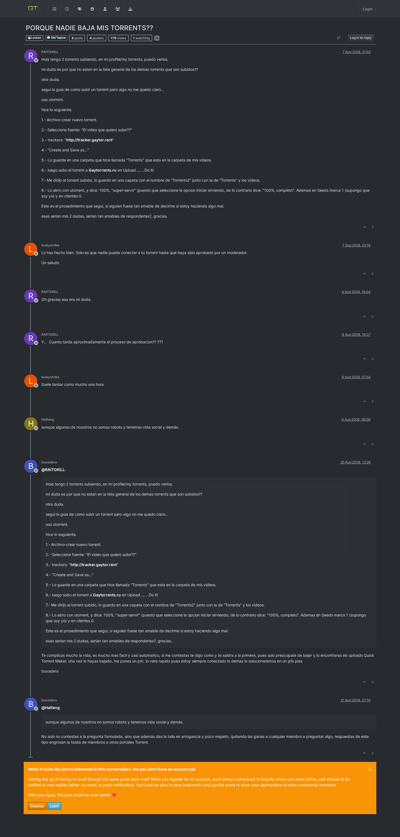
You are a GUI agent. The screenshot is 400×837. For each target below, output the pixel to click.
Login (54, 806)
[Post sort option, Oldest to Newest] (339, 37)
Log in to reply (361, 38)
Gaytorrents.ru (102, 170)
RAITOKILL (50, 52)
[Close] (370, 769)
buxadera (49, 462)
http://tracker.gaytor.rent (89, 140)
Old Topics (58, 37)
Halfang (47, 419)
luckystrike (50, 245)
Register (37, 806)
